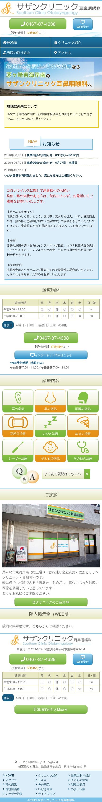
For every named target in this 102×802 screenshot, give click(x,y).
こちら (37, 625)
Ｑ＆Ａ (42, 780)
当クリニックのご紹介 (48, 602)
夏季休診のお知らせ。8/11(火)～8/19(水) (53, 155)
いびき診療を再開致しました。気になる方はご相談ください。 (44, 175)
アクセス (64, 52)
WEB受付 (83, 27)
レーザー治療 (14, 793)
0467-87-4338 (41, 23)
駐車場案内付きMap (49, 709)
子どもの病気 (79, 780)
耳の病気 (11, 784)
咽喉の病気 (78, 784)
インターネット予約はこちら (53, 355)
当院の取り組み (18, 52)
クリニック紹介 (69, 42)
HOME (12, 42)
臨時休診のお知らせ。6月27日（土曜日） (53, 162)
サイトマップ (46, 793)
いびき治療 (45, 789)
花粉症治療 (12, 789)
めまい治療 (78, 789)
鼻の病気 (44, 784)
